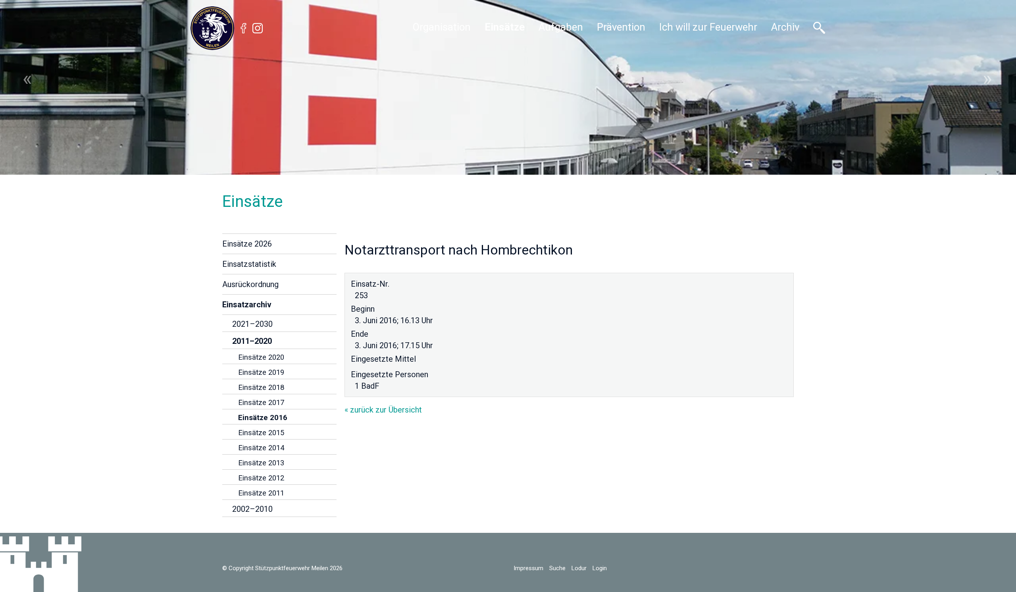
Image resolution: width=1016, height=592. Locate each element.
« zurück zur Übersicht (383, 410)
